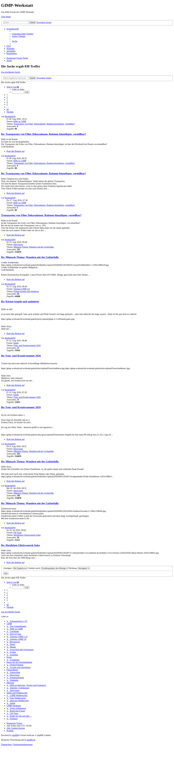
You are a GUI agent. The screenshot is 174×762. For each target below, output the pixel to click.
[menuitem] (22, 34)
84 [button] (8, 109)
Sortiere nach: (35, 568)
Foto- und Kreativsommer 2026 (27, 345)
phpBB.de (31, 740)
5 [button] (7, 104)
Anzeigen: (8, 568)
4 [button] (7, 102)
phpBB (15, 735)
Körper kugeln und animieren (26, 291)
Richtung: (73, 568)
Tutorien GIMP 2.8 (21, 289)
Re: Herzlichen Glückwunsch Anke (20, 545)
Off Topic (17, 532)
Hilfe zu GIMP (19, 121)
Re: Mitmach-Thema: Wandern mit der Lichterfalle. (30, 257)
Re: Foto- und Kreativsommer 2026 (21, 355)
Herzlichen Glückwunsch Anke (27, 535)
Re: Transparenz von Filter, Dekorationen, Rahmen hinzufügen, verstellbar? (43, 134)
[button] (13, 87)
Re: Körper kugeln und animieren (20, 301)
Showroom (18, 244)
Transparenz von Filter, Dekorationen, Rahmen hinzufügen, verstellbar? (44, 124)
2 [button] (7, 97)
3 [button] (7, 99)
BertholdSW (10, 116)
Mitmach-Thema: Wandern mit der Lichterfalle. (34, 247)
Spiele (16, 343)
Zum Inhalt (6, 17)
